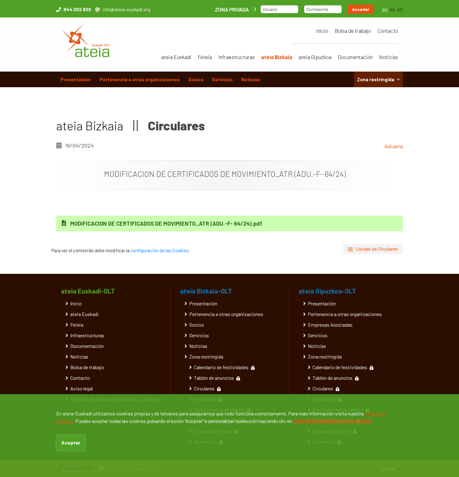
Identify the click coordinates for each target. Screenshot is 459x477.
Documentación (355, 57)
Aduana (393, 146)
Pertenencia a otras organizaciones (140, 79)
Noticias (388, 57)
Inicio (322, 31)
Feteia (205, 57)
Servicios (222, 79)
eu (392, 9)
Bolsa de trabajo (353, 31)
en (400, 9)
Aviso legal (81, 388)
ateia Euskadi (176, 57)
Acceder (360, 9)
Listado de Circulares (377, 249)
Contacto (388, 31)
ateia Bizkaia (276, 57)
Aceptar (70, 442)
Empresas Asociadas (330, 325)
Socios (195, 79)
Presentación (76, 79)
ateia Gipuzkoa (315, 57)
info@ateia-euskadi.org (126, 9)
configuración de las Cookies (160, 250)
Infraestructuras (236, 57)
